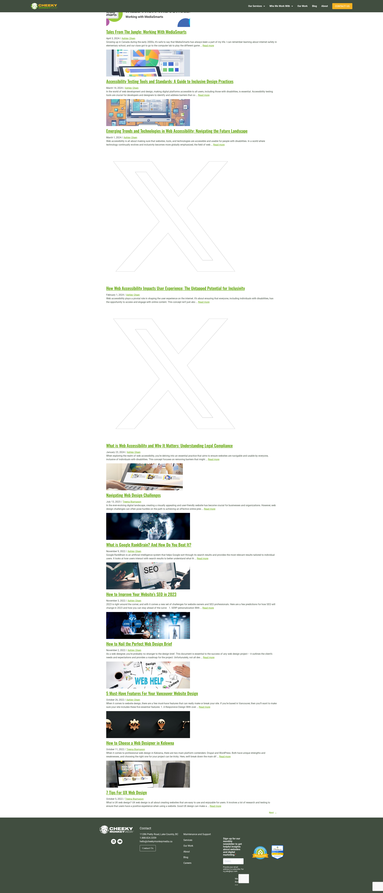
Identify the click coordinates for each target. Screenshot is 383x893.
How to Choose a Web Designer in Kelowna (140, 743)
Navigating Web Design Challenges (133, 495)
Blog (314, 6)
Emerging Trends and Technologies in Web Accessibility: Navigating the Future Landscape (176, 131)
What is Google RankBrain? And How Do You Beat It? (148, 544)
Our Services (255, 6)
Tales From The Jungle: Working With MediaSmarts (146, 32)
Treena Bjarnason (132, 501)
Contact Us (342, 6)
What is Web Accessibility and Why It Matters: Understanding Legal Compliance (169, 445)
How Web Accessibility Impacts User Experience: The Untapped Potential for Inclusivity (175, 288)
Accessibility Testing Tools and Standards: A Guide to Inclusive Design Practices (169, 81)
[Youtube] (119, 841)
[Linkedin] (113, 841)
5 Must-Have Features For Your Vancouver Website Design (152, 693)
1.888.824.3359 (148, 837)
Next (273, 812)
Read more (208, 45)
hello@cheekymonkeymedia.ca (156, 841)
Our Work (302, 6)
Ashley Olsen (128, 38)
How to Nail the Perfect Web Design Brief (139, 644)
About (324, 6)
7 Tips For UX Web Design (126, 792)
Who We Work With (279, 6)
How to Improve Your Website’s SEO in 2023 (141, 594)
